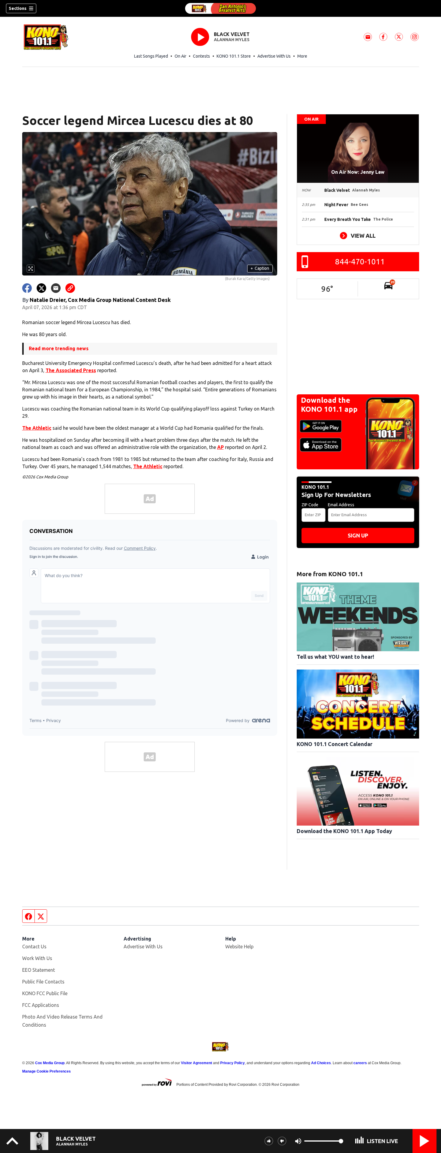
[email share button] (56, 288)
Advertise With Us (274, 56)
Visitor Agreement (196, 1063)
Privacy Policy (232, 1063)
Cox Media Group (49, 1063)
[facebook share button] (27, 288)
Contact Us (34, 946)
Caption (259, 268)
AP (220, 447)
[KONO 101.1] (220, 8)
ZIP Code (310, 504)
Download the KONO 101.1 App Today (344, 831)
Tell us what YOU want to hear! (335, 657)
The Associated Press (71, 370)
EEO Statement (38, 970)
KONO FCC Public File (45, 993)
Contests (201, 56)
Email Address (341, 504)
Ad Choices (321, 1063)
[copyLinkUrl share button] (70, 288)
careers (360, 1063)
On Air (180, 56)
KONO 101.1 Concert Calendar (334, 744)
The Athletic (36, 428)
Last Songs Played (151, 56)
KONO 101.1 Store (234, 56)
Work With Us (37, 958)
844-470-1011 (360, 261)
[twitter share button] (41, 288)
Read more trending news (58, 348)
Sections (17, 8)
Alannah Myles (232, 39)
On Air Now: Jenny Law (358, 172)
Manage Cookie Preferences (46, 1071)
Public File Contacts (43, 981)
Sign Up (358, 535)
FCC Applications (40, 1005)
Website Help (239, 946)
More (302, 56)
